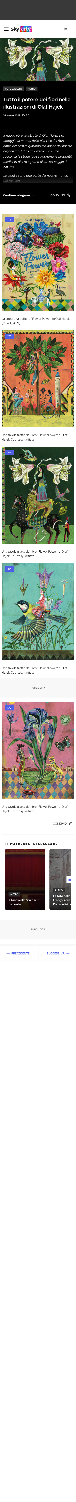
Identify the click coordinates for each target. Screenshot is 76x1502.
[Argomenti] (65, 29)
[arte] (23, 29)
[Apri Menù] (6, 29)
